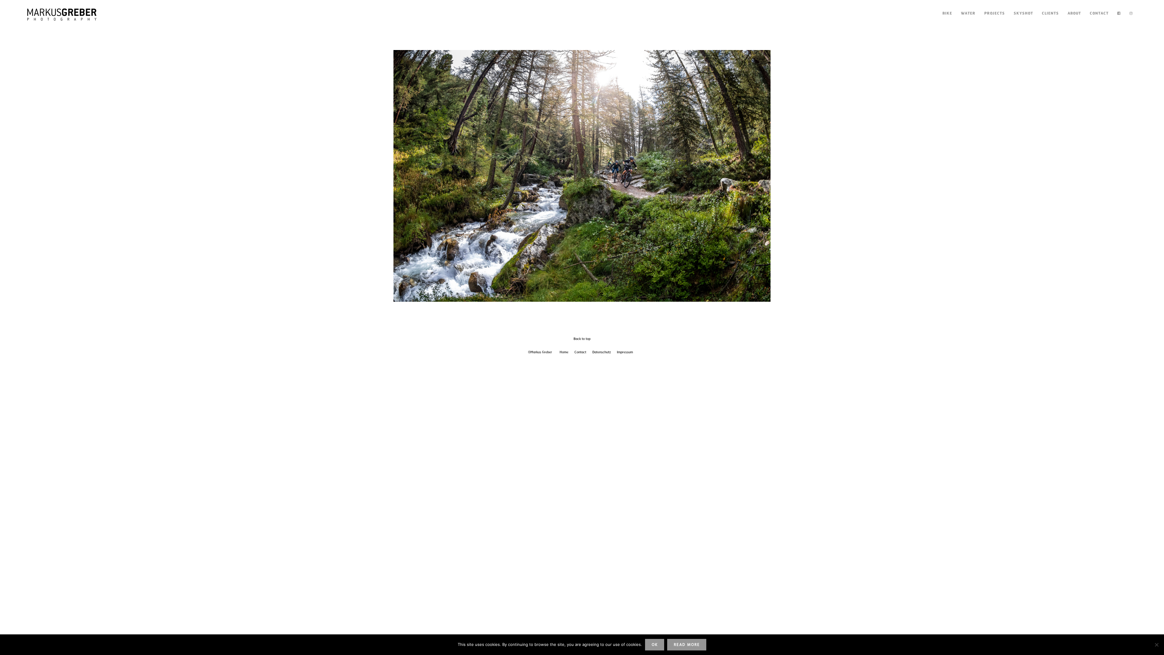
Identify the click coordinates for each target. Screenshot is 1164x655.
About (1074, 13)
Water (968, 13)
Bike (947, 13)
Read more (687, 645)
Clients (1050, 13)
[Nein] (1156, 645)
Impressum (625, 352)
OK (655, 645)
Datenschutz (601, 352)
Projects (994, 13)
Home (564, 352)
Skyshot (1023, 13)
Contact (1099, 13)
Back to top (582, 339)
